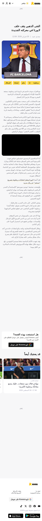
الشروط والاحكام (16, 493)
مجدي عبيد (36, 36)
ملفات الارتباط (17, 491)
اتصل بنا (38, 491)
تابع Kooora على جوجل (19, 345)
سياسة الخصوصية (35, 493)
